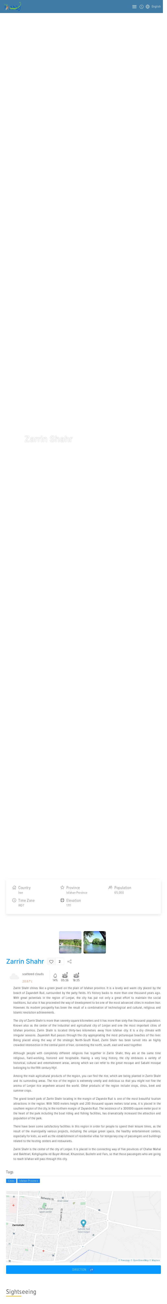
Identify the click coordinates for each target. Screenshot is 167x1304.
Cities (11, 1181)
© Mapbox (154, 1260)
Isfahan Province (28, 1181)
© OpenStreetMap (140, 1260)
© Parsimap (124, 1260)
